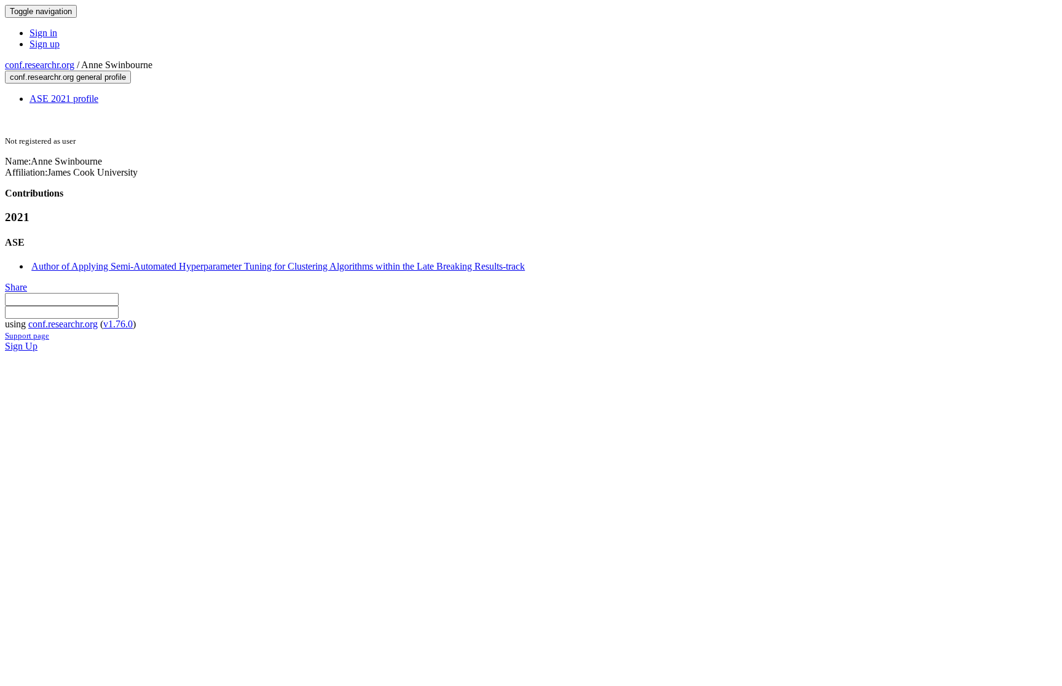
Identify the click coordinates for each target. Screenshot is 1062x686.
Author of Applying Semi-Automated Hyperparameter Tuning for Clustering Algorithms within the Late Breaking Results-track (278, 266)
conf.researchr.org (39, 65)
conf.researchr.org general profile (68, 77)
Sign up (45, 44)
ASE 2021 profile (64, 98)
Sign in (43, 33)
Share (16, 287)
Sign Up (21, 346)
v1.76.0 (118, 324)
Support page (27, 335)
